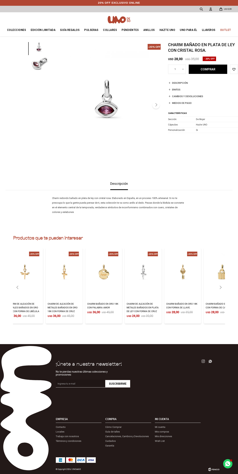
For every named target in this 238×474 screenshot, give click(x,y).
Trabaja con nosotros (67, 436)
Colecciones (16, 29)
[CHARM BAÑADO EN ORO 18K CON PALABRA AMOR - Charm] (103, 274)
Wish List (160, 441)
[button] (156, 105)
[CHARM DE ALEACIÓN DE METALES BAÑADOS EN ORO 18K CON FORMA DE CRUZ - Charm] (64, 274)
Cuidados (110, 441)
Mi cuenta (160, 427)
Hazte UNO (167, 29)
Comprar (208, 69)
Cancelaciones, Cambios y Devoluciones (127, 436)
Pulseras (91, 29)
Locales (60, 431)
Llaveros (209, 29)
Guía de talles (112, 431)
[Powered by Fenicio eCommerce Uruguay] (213, 469)
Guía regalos (70, 29)
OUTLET (225, 29)
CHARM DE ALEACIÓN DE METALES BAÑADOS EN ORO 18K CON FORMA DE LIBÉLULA (23, 308)
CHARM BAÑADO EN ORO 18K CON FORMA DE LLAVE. (181, 306)
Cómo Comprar (113, 427)
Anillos (149, 29)
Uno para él (188, 29)
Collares (110, 29)
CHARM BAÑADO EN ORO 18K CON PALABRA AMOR (102, 306)
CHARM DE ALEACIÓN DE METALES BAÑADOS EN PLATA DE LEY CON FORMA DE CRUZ (143, 308)
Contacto (61, 427)
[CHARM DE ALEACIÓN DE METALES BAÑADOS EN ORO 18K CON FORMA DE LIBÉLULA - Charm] (24, 274)
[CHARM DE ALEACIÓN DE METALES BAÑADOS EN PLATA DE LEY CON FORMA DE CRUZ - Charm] (143, 274)
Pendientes (130, 29)
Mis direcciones (163, 436)
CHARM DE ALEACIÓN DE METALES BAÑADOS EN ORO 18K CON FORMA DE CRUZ (63, 308)
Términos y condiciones (68, 441)
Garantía (109, 445)
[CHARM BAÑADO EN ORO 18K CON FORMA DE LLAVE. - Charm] (182, 274)
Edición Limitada (43, 29)
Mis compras (162, 431)
